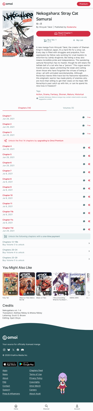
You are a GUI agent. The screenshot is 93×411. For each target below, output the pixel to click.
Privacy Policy (35, 378)
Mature (70, 94)
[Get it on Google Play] (26, 364)
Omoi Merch (35, 386)
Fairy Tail (6, 298)
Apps (5, 370)
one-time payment (51, 236)
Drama (46, 94)
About (5, 378)
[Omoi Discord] (22, 350)
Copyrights (34, 382)
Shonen (62, 94)
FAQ (4, 382)
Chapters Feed (36, 370)
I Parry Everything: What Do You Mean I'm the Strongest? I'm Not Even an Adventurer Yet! (60, 299)
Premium (84, 4)
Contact (6, 386)
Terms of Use (35, 374)
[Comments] (83, 117)
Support (6, 390)
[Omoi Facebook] (17, 350)
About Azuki (35, 393)
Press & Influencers (11, 393)
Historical (79, 94)
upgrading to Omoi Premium (50, 140)
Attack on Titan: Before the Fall (26, 299)
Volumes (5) (68, 108)
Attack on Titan (41, 298)
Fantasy (54, 94)
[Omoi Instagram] (4, 350)
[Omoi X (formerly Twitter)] (13, 350)
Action (39, 94)
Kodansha (71, 27)
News (5, 374)
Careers (33, 390)
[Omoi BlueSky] (8, 350)
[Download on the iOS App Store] (10, 364)
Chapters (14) (24, 108)
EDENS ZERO (74, 298)
